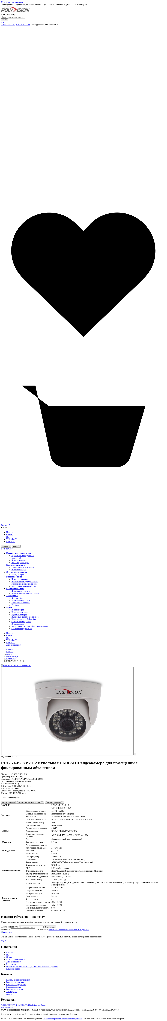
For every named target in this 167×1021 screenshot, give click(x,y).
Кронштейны (17, 598)
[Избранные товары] (83, 357)
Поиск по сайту (8, 14)
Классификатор (13, 969)
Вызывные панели (15, 588)
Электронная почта (9, 927)
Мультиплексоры (19, 614)
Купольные (11, 659)
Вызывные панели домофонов (25, 617)
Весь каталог (8, 549)
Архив (9, 607)
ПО (7, 537)
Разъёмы (15, 605)
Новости (10, 532)
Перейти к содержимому (12, 2)
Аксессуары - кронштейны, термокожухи (29, 626)
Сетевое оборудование (16, 572)
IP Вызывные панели (20, 591)
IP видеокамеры (18, 560)
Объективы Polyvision (21, 621)
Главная (9, 649)
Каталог (8, 528)
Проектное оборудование (22, 555)
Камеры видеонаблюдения (18, 553)
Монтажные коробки (20, 603)
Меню (16, 546)
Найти (4, 20)
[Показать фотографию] (67, 711)
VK (2, 22)
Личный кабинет (13, 645)
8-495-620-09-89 (23, 25)
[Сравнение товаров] (83, 191)
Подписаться (49, 927)
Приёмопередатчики (20, 600)
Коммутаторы (17, 574)
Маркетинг (11, 964)
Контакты (10, 541)
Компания (6, 930)
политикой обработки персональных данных (69, 930)
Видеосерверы (17, 624)
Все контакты (7, 1007)
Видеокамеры (17, 610)
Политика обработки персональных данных (62, 1019)
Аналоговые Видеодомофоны (24, 581)
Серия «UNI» (17, 558)
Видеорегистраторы (15, 565)
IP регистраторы (18, 570)
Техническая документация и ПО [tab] (30, 802)
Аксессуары (12, 596)
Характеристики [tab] (8, 802)
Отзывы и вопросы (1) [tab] (54, 802)
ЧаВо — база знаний (15, 959)
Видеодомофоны (14, 577)
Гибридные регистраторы (22, 567)
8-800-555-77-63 (8, 25)
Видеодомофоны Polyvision (23, 619)
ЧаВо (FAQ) (11, 539)
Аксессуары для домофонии (24, 586)
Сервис (9, 534)
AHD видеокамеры (20, 563)
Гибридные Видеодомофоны (24, 584)
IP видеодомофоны (19, 579)
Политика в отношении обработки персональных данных (32, 966)
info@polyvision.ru (38, 1005)
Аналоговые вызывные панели (25, 593)
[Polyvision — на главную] (15, 12)
